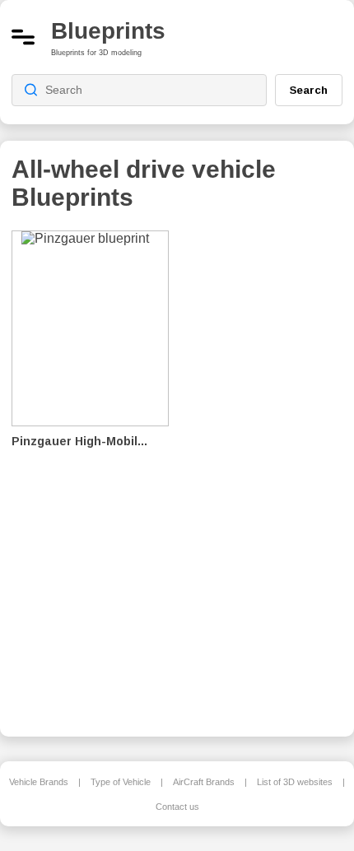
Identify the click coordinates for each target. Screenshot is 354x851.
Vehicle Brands (38, 782)
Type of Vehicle (121, 782)
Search (309, 89)
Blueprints (108, 31)
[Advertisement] (268, 472)
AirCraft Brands (204, 782)
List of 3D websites (295, 782)
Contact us (177, 806)
